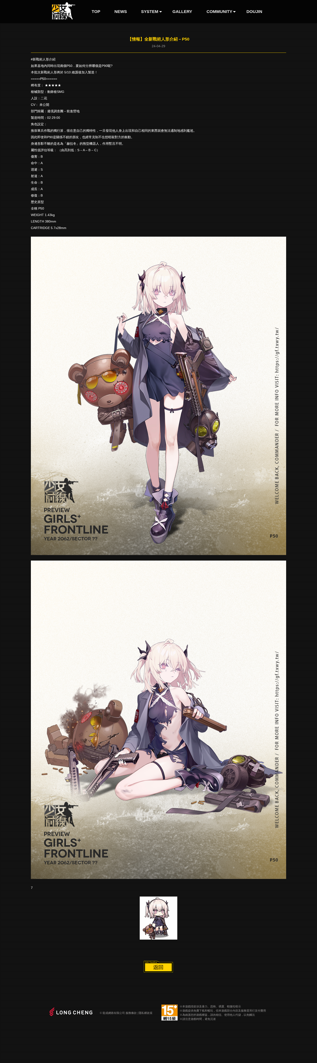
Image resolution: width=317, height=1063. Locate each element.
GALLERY (182, 11)
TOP (96, 11)
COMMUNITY (219, 11)
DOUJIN (254, 11)
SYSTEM (149, 11)
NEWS (120, 11)
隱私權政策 (145, 1013)
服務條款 (131, 1013)
